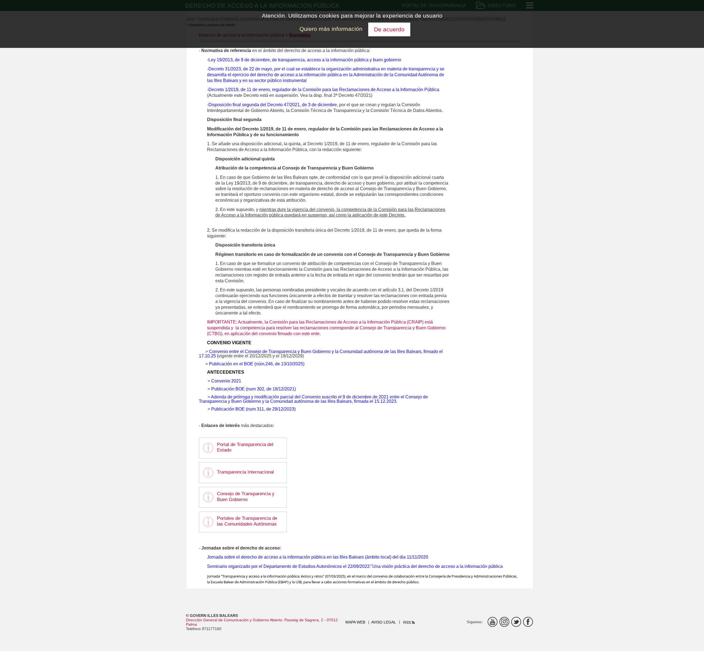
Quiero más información (330, 29)
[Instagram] (504, 622)
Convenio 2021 (226, 381)
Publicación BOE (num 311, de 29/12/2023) (253, 409)
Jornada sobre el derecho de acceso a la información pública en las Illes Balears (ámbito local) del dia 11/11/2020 (317, 557)
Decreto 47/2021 (283, 104)
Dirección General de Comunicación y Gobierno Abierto (234, 620)
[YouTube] (492, 622)
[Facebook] (528, 622)
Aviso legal (383, 622)
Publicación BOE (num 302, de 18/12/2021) (253, 389)
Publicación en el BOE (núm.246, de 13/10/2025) (256, 364)
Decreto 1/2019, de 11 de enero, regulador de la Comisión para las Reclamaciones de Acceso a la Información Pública (323, 89)
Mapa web (355, 622)
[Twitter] (516, 622)
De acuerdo (389, 29)
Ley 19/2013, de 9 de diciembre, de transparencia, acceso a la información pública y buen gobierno (304, 60)
